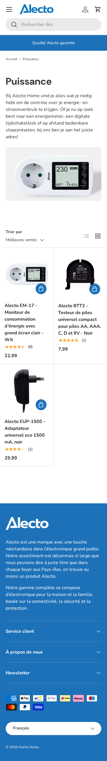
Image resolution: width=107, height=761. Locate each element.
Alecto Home (28, 747)
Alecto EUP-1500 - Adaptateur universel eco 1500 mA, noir (25, 431)
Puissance (31, 59)
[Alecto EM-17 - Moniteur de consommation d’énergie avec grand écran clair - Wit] (27, 274)
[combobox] (53, 24)
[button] (98, 9)
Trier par (14, 232)
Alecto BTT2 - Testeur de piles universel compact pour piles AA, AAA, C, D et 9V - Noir (79, 319)
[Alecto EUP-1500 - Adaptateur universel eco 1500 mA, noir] (27, 391)
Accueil (11, 59)
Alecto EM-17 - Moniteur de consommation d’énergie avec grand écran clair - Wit (24, 322)
